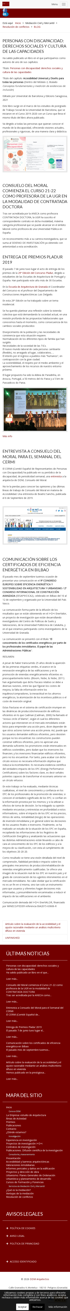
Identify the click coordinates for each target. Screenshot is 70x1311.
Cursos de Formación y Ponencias (25, 1182)
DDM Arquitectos (39, 1279)
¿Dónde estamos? (16, 1132)
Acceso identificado (23, 1261)
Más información (57, 1306)
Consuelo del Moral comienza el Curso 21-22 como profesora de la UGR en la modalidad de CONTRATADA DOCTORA (35, 196)
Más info (7, 436)
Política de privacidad (24, 1243)
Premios (10, 1122)
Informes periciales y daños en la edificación (30, 1168)
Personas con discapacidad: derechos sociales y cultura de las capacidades (34, 46)
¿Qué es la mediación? (18, 1190)
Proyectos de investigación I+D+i (24, 1143)
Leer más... (12, 978)
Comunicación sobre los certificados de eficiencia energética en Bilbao (32, 564)
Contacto (11, 1128)
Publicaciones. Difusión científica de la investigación (34, 1150)
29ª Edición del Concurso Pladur (35, 272)
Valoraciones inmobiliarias (20, 1165)
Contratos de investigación (21, 1147)
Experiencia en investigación (21, 1140)
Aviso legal (17, 1235)
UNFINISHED (12, 937)
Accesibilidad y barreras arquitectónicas (27, 1161)
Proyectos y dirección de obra (22, 1172)
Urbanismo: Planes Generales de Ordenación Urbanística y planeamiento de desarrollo (30, 1177)
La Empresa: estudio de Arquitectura (26, 1115)
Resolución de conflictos (19, 1196)
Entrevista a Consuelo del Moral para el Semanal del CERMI (32, 456)
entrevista (56, 476)
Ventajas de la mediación (20, 1193)
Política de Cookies (22, 1228)
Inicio (9, 1107)
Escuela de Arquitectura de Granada (28, 286)
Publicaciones (13, 1125)
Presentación (13, 1158)
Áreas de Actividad (16, 1118)
